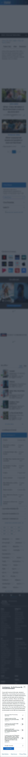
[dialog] (14, 720)
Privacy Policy (22, 754)
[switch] (22, 719)
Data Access (14, 754)
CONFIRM (9, 748)
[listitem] (14, 715)
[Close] (24, 687)
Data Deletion (5, 754)
